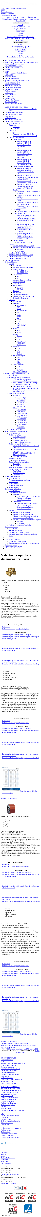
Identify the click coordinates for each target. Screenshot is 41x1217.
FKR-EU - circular (19, 438)
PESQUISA (23, 17)
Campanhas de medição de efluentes (12, 1110)
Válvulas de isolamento (24, 498)
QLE (18, 366)
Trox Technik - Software (12, 539)
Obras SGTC (5, 1117)
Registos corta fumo (15, 458)
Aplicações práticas (11, 102)
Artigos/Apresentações (20, 23)
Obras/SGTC (20, 21)
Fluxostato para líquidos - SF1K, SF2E (25, 136)
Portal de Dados (6, 1108)
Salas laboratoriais (10, 94)
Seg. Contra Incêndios (20, 28)
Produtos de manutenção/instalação (20, 525)
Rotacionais (16, 303)
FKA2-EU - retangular (20, 440)
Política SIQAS (6, 1161)
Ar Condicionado (6, 12)
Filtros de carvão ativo (16, 485)
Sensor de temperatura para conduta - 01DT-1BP (24, 146)
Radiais (15, 328)
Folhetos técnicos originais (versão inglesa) (15, 629)
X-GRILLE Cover (22, 271)
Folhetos (12, 1047)
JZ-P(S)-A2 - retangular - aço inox (23, 390)
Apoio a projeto (28, 19)
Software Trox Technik (12, 100)
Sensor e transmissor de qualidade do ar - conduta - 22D (27, 182)
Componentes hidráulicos (13, 87)
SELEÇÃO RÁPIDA (20, 372)
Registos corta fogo (15, 435)
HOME (7, 17)
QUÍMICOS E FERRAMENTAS (11, 1128)
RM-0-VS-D (17, 465)
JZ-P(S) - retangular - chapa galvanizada (25, 388)
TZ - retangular (21, 419)
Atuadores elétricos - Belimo (18, 253)
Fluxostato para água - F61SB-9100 (24, 134)
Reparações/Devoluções (8, 1045)
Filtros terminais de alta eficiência (19, 480)
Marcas (4, 19)
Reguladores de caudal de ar (17, 393)
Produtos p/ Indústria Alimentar (10, 1137)
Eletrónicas (20, 251)
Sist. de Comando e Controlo (10, 1115)
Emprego (19, 1045)
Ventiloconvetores (10, 76)
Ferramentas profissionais (9, 1134)
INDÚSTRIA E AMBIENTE (10, 1087)
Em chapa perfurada (19, 282)
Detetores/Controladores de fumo (19, 462)
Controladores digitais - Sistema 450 (20, 256)
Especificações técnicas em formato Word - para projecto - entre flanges (20, 998)
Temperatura (17, 139)
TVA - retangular (22, 424)
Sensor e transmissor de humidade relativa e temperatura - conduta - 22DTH (27, 177)
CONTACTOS (14, 17)
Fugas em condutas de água (9, 1092)
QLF (18, 368)
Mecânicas (20, 249)
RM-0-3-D (16, 464)
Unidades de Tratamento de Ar (14, 64)
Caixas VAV (9, 93)
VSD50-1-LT (21, 343)
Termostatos (12, 125)
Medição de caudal (7, 1096)
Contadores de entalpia (12, 78)
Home (3, 8)
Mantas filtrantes (14, 487)
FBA (18, 359)
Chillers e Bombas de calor (13, 114)
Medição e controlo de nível (9, 1097)
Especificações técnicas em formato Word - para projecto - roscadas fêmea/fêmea (20, 755)
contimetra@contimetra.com (10, 1174)
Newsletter (30, 37)
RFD (18, 312)
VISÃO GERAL (14, 123)
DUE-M (19, 354)
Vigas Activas (9, 75)
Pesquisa (14, 8)
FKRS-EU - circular (19, 437)
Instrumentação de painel (8, 1094)
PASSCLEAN (21, 325)
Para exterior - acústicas (20, 294)
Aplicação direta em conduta (22, 280)
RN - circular (21, 401)
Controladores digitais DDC (17, 258)
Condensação (17, 210)
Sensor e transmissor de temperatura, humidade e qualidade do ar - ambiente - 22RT (25, 171)
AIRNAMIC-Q (22, 310)
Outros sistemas (18, 474)
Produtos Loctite (6, 1130)
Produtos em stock (10, 91)
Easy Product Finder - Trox (17, 541)
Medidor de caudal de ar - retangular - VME (25, 237)
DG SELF (20, 287)
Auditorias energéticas (8, 1105)
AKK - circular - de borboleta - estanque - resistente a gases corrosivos (26, 383)
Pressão (15, 190)
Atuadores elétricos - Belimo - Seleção (21, 255)
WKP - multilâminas (19, 455)
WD (18, 323)
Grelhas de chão (18, 274)
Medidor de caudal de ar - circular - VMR (25, 234)
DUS (18, 339)
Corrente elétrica (18, 240)
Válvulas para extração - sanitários (23, 296)
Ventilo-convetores (7, 1078)
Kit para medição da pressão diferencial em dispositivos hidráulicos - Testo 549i (25, 226)
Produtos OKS (5, 1132)
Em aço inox (17, 283)
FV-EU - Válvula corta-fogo (22, 442)
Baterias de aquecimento (21, 405)
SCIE (2, 1061)
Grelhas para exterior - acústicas (19, 532)
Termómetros (17, 501)
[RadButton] (16, 1188)
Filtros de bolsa (13, 482)
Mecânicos (16, 127)
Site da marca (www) (9, 639)
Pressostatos (12, 130)
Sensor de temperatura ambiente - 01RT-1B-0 (24, 142)
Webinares (20, 35)
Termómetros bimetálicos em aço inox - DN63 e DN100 (27, 504)
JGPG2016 (5, 1049)
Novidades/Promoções (14, 37)
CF (18, 327)
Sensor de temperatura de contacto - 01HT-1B (25, 160)
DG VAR (20, 289)
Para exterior (17, 292)
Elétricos (15, 408)
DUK (18, 348)
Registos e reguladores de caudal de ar (17, 80)
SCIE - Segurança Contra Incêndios (16, 73)
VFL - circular (21, 397)
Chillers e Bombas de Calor (13, 66)
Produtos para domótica (8, 1103)
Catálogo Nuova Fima (24, 500)
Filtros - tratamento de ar (12, 82)
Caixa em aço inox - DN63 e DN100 (28, 496)
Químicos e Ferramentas (8, 15)
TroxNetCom (9, 96)
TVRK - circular (22, 413)
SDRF (19, 363)
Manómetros (17, 494)
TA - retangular (21, 420)
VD (18, 318)
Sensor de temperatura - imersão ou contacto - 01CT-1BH (24, 155)
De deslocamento (18, 365)
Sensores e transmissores (16, 137)
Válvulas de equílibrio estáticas (22, 512)
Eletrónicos (16, 128)
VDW (19, 309)
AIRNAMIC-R (21, 305)
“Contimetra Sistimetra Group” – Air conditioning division (21, 62)
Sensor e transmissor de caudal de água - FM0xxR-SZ (26, 216)
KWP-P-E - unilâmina (20, 456)
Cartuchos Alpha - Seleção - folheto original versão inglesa (20, 874)
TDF (18, 307)
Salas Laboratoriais (7, 1123)
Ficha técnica (6, 627)
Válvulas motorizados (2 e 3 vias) (23, 246)
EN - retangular (21, 402)
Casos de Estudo (6, 1119)
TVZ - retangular (22, 422)
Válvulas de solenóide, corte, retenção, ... (26, 516)
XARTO (19, 319)
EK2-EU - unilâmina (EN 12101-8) (24, 453)
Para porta (16, 291)
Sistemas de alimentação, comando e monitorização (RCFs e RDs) (20, 468)
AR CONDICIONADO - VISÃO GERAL (16, 60)
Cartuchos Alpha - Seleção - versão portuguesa (17, 635)
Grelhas (7, 69)
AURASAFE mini (19, 473)
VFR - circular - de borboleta (22, 379)
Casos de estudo (18, 19)
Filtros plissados (14, 483)
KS (18, 337)
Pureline (19, 336)
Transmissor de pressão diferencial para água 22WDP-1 (27, 203)
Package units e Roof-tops (13, 85)
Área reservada (21, 8)
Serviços (9, 19)
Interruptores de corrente (24, 242)
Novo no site (26, 1045)
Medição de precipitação (8, 1099)
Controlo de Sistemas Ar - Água (21, 26)
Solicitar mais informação (9, 798)
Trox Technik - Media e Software (11, 1079)
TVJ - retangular (22, 415)
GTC (2, 1114)
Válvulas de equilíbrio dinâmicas (23, 514)
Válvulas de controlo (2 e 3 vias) (23, 518)
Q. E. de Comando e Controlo (10, 1121)
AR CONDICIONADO (8, 1058)
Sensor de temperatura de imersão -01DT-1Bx (25, 151)
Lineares (15, 334)
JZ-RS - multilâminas (19, 460)
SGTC (3, 10)
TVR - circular (21, 411)
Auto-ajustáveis (17, 285)
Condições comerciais (8, 1043)
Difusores (8, 71)
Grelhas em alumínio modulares (23, 267)
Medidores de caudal (15, 429)
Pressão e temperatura (7, 1101)
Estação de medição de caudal (26, 219)
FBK (18, 357)
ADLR (19, 332)
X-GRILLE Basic (22, 273)
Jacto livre (16, 346)
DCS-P (19, 316)
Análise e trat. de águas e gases (10, 1088)
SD (18, 361)
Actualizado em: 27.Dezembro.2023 (27, 1049)
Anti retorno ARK (18, 392)
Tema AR (20, 25)
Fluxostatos (12, 132)
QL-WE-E (20, 370)
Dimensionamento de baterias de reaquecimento (24, 543)
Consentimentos (6, 1163)
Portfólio (20, 33)
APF (18, 278)
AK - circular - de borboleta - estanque (25, 381)
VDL (18, 314)
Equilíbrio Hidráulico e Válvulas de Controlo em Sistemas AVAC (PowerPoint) (20, 743)
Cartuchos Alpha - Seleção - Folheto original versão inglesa (20, 637)
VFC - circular (21, 399)
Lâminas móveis (18, 269)
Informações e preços (21, 1043)
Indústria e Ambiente (7, 14)
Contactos (8, 8)
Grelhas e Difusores (11, 262)
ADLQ (19, 330)
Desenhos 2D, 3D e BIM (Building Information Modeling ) (21, 664)
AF (18, 276)
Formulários (4, 1160)
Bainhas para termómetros (25, 507)
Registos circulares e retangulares (19, 377)
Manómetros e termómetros (17, 492)
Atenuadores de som (11, 89)
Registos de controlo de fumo (18, 444)
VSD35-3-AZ (21, 341)
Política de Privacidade (8, 1158)
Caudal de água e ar (19, 213)
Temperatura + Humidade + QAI (23, 166)
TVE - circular (21, 410)
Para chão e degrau (19, 356)
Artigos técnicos (20, 31)
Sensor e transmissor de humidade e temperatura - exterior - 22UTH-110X (25, 186)
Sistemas (36, 19)
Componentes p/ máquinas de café (11, 1090)
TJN (18, 350)
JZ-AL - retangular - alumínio (22, 386)
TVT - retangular (22, 417)
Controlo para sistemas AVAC (14, 67)
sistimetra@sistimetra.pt (8, 1183)
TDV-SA (20, 321)
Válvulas (11, 244)
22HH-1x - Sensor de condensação (28, 211)
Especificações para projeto (13, 103)
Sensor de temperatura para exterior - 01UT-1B (24, 163)
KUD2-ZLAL (21, 345)
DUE (18, 352)
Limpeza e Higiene (7, 1135)
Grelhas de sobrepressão (20, 298)
